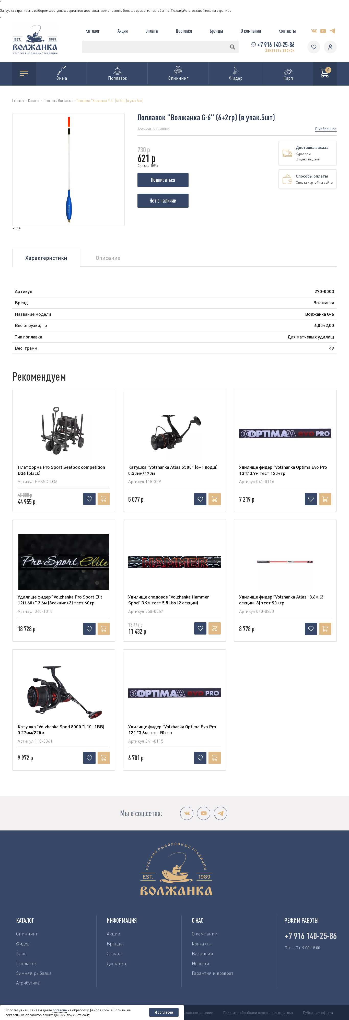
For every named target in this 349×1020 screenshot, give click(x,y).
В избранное (326, 128)
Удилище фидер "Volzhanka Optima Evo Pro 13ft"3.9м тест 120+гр (283, 470)
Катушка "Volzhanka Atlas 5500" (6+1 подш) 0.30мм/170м (172, 470)
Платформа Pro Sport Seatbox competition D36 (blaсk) (61, 470)
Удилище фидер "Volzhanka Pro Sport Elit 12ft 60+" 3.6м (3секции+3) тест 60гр (60, 599)
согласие (60, 1010)
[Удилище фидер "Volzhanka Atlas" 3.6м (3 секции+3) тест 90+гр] (285, 562)
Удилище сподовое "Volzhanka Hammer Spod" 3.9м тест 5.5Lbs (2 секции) (168, 599)
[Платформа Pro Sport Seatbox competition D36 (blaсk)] (64, 432)
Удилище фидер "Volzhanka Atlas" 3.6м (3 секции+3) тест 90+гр (281, 599)
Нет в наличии (163, 200)
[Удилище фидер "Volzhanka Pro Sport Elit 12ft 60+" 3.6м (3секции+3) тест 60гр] (64, 562)
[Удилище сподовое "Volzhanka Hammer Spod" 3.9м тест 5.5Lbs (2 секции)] (174, 562)
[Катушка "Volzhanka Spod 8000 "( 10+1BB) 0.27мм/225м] (64, 692)
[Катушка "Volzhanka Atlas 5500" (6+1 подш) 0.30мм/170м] (174, 432)
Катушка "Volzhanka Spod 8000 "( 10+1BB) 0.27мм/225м (61, 729)
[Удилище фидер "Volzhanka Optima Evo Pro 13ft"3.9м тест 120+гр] (285, 432)
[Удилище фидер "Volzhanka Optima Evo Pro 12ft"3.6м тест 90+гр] (174, 692)
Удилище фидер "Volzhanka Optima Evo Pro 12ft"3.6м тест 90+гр (172, 729)
